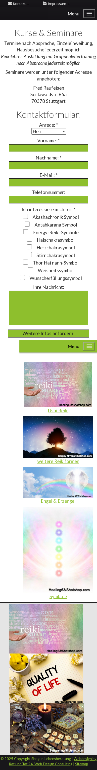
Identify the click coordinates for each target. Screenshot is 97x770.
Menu (73, 13)
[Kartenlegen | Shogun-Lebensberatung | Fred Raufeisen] (47, 727)
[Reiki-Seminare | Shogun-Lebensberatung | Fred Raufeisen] (46, 628)
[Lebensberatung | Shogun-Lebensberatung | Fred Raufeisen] (46, 677)
